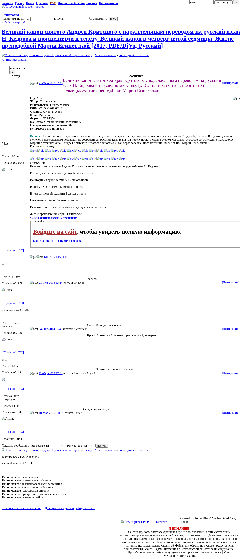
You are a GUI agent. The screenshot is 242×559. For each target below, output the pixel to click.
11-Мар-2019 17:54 (51, 373)
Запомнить (99, 18)
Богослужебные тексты (134, 55)
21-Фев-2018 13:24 (51, 282)
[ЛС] (21, 250)
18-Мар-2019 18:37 (51, 412)
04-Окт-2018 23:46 (50, 328)
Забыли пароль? (15, 22)
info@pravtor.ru (85, 508)
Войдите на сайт (55, 231)
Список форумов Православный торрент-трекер (60, 55)
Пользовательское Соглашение (21, 508)
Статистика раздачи (15, 59)
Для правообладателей (59, 508)
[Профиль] (9, 250)
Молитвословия (105, 55)
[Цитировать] (230, 83)
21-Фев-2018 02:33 (51, 83)
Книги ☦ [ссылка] (55, 256)
